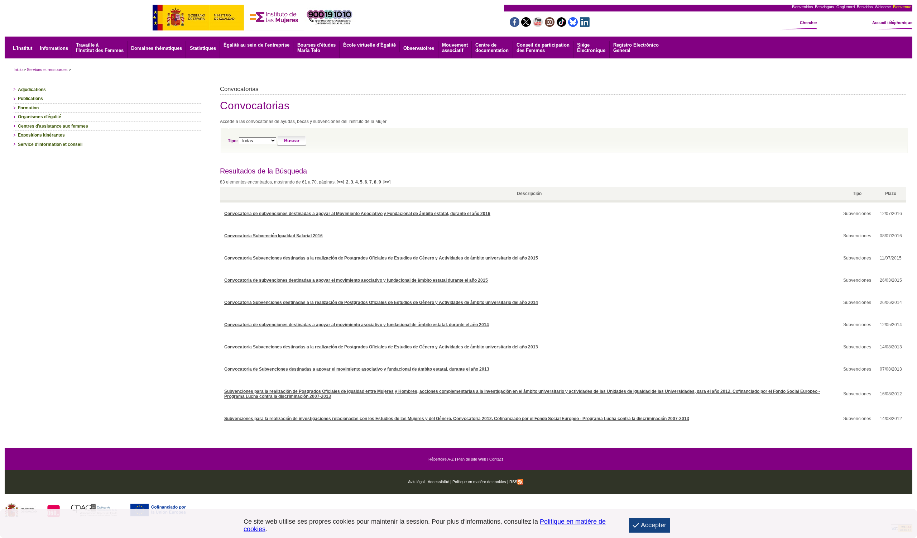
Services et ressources (47, 69)
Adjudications (32, 89)
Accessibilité (438, 482)
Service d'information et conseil (50, 144)
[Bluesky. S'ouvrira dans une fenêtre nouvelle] (573, 25)
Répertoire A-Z (441, 459)
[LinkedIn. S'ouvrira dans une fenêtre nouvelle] (585, 25)
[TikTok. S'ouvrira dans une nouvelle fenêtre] (561, 25)
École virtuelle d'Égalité (369, 45)
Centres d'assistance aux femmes (53, 126)
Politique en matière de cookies (478, 482)
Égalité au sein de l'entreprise (256, 45)
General (636, 47)
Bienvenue (902, 7)
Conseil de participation (543, 47)
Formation (28, 107)
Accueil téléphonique (892, 22)
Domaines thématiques (156, 48)
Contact (496, 459)
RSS (513, 482)
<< (340, 182)
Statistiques (203, 48)
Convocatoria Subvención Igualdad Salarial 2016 (273, 235)
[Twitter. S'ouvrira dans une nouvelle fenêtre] (526, 25)
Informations (54, 48)
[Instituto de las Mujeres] (274, 28)
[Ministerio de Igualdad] (198, 28)
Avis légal (416, 482)
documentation (492, 47)
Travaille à (100, 47)
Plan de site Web (471, 459)
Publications (30, 98)
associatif (455, 47)
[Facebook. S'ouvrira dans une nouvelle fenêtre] (514, 25)
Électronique (591, 47)
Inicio (18, 69)
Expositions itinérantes (41, 135)
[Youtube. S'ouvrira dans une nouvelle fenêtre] (538, 25)
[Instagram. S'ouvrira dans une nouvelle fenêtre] (549, 25)
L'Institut (22, 48)
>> (386, 182)
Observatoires (418, 48)
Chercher (808, 22)
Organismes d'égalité (39, 116)
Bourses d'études (316, 47)
